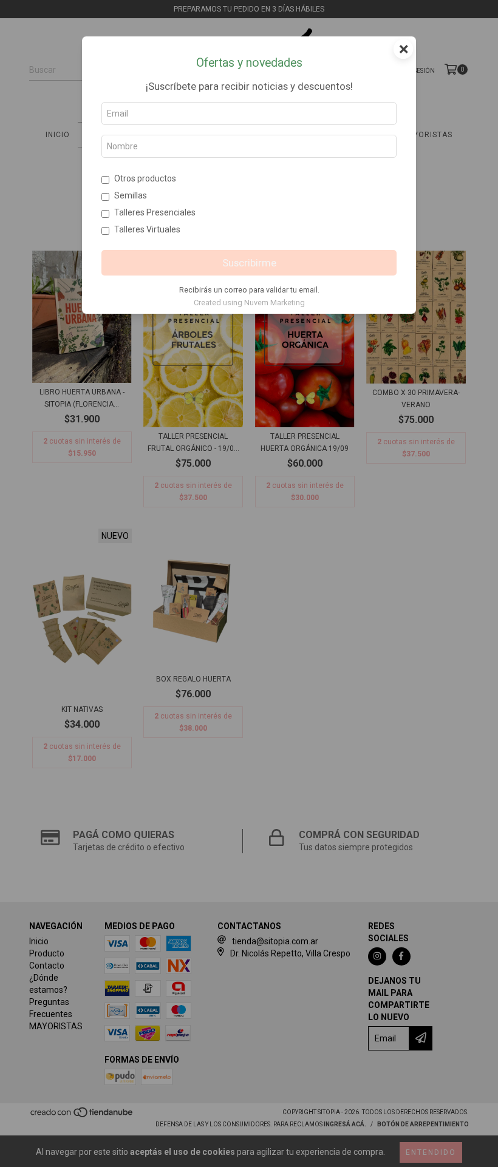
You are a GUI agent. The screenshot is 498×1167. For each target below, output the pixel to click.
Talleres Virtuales (147, 229)
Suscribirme (249, 263)
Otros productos (145, 178)
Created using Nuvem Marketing (249, 302)
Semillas (130, 195)
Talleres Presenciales (155, 212)
